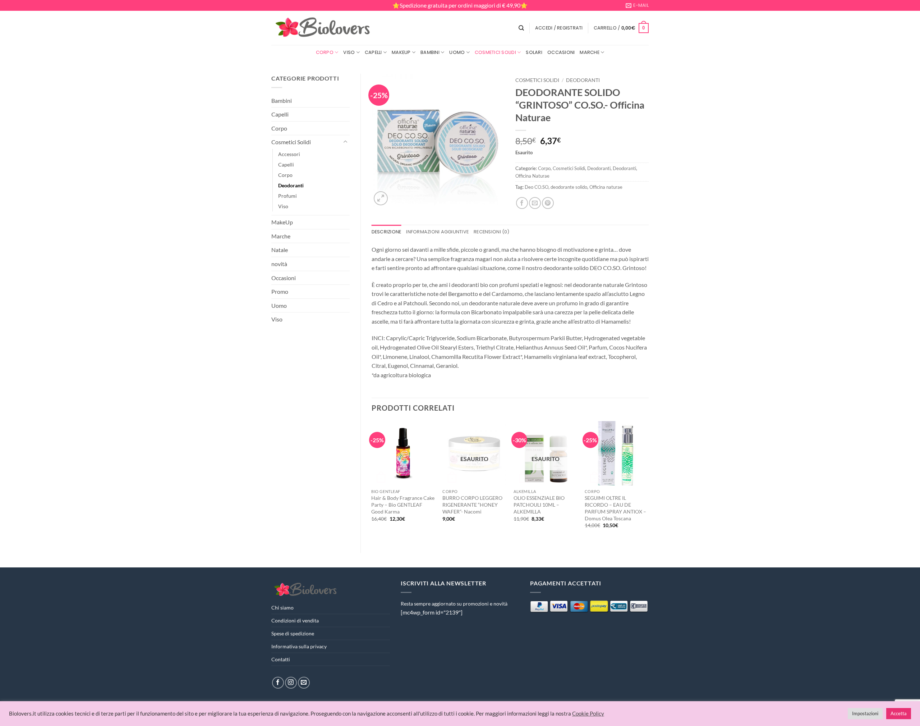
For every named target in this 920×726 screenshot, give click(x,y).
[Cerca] (521, 28)
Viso (349, 52)
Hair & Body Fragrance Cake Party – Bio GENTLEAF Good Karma (402, 504)
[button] (559, 28)
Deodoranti (291, 185)
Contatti (280, 659)
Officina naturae (605, 187)
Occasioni (561, 52)
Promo (279, 291)
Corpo (325, 52)
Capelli (373, 52)
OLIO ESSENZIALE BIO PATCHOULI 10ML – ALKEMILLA (539, 504)
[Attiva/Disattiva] (345, 142)
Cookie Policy (588, 714)
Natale (279, 249)
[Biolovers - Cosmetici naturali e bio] (323, 28)
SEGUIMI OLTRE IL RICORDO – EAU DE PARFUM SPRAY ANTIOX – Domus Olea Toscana (615, 508)
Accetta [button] (899, 713)
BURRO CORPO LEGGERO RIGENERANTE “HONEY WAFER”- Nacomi (472, 504)
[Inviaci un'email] (304, 683)
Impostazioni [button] (865, 713)
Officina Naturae (532, 176)
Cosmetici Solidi (495, 52)
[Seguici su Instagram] (291, 683)
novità (279, 263)
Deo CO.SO (536, 187)
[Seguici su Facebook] (278, 683)
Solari (534, 52)
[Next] (648, 481)
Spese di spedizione (292, 633)
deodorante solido (569, 187)
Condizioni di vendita (295, 620)
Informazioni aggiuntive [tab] (437, 232)
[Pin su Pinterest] (548, 203)
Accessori (289, 154)
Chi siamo (282, 607)
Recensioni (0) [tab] (491, 232)
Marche (589, 52)
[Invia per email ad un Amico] (535, 203)
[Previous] (372, 481)
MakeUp (401, 52)
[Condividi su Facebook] (522, 203)
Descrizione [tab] (386, 232)
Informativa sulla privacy (299, 646)
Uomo (457, 52)
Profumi (287, 196)
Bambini (430, 52)
